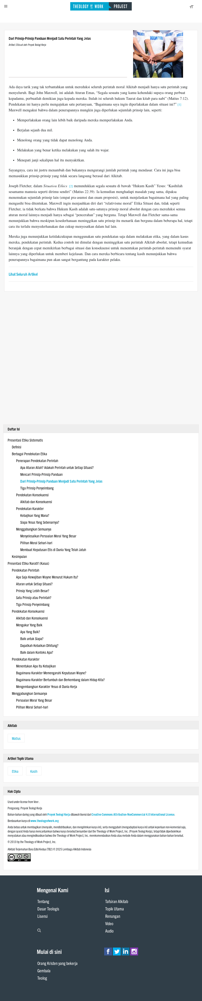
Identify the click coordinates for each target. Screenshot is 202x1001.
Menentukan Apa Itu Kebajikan (36, 665)
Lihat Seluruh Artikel (23, 273)
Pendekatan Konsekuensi (32, 494)
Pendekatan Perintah (25, 570)
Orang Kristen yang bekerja (57, 963)
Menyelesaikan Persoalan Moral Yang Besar (48, 535)
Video (109, 923)
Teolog (42, 977)
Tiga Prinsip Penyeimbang (37, 487)
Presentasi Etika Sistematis (25, 440)
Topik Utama (114, 908)
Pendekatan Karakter (30, 508)
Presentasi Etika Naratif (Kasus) (28, 563)
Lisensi (42, 916)
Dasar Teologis (48, 908)
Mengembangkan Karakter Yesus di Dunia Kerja (46, 686)
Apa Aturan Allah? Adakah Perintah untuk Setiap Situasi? (57, 467)
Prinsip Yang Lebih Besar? (32, 590)
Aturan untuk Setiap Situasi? (34, 583)
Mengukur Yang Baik (29, 624)
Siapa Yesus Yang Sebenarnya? (39, 522)
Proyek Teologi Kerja (58, 814)
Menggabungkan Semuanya (33, 529)
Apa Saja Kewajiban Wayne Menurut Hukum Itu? (47, 576)
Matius (16, 738)
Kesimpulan (19, 556)
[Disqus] (101, 357)
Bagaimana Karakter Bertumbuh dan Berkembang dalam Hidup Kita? (60, 679)
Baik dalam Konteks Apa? (36, 652)
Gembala (43, 970)
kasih (33, 771)
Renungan (112, 916)
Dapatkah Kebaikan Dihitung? (39, 645)
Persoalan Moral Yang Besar (34, 700)
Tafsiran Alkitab (116, 901)
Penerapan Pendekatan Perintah (37, 460)
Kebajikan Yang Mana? (34, 515)
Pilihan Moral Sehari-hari (36, 542)
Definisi (16, 446)
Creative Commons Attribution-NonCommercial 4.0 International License (133, 814)
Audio (109, 930)
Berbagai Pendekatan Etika (29, 453)
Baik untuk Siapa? (31, 638)
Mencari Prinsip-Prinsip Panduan (41, 474)
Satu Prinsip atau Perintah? (33, 597)
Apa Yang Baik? (30, 631)
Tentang (43, 901)
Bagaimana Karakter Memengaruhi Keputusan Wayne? (51, 672)
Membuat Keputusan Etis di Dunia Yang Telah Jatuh (53, 549)
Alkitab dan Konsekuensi (36, 501)
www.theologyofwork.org (45, 820)
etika (15, 771)
